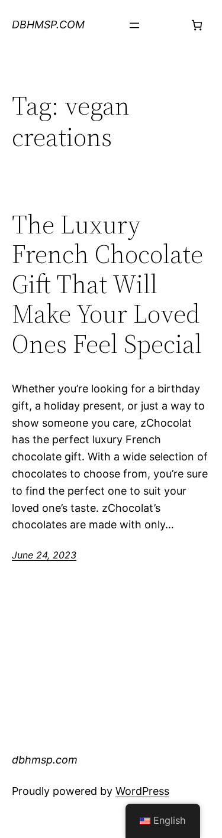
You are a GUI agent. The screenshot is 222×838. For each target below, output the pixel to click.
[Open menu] (134, 25)
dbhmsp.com (48, 24)
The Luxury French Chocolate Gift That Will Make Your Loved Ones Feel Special (107, 284)
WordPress (142, 791)
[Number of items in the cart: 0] (197, 25)
